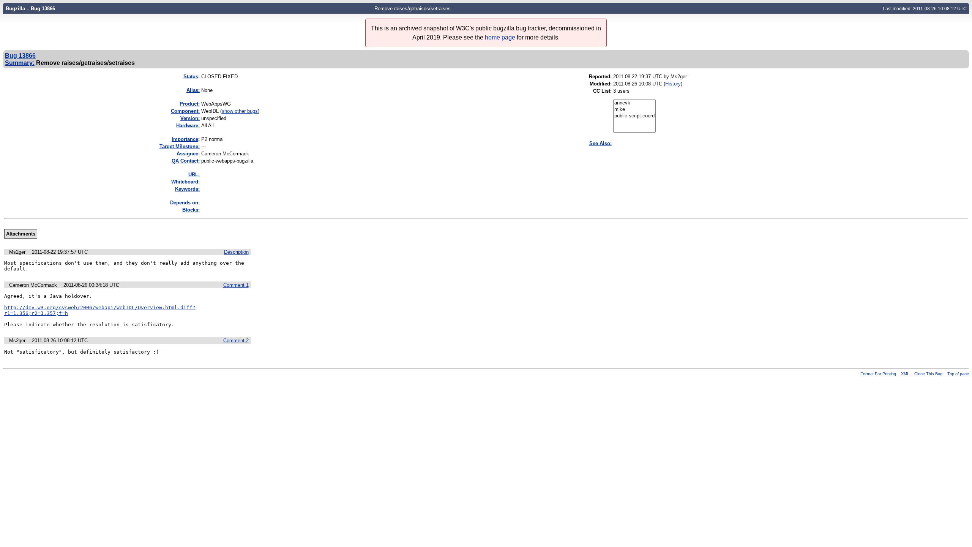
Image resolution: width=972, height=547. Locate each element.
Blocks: (191, 210)
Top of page (958, 374)
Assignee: (188, 154)
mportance (185, 139)
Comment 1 (236, 285)
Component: (185, 111)
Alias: (193, 90)
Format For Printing (878, 374)
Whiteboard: (185, 182)
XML (905, 374)
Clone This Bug (928, 374)
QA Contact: (186, 161)
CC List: (602, 91)
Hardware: (188, 125)
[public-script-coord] (634, 116)
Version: (190, 118)
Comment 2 (236, 340)
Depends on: (185, 203)
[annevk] (634, 103)
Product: (190, 104)
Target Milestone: (179, 146)
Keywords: (187, 189)
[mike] (634, 109)
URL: (194, 174)
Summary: (20, 62)
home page (500, 37)
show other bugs (240, 111)
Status (190, 76)
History (673, 84)
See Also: (600, 143)
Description (236, 252)
